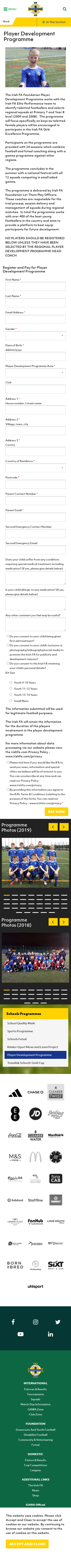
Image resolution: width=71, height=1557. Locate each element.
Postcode (12, 477)
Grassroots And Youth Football (35, 1429)
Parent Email (14, 510)
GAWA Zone (36, 1409)
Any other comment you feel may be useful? (32, 615)
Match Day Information (36, 1404)
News (35, 1490)
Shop (35, 1495)
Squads (35, 1399)
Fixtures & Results (35, 1389)
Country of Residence (20, 461)
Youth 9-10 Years (24, 682)
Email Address (15, 312)
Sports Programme (20, 1031)
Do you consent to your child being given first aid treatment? (35, 638)
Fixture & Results (35, 1460)
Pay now (56, 811)
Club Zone (35, 1414)
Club (8, 382)
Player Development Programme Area (30, 366)
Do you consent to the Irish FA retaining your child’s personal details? (35, 666)
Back (6, 21)
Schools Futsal (17, 1039)
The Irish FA (35, 1485)
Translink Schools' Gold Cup (25, 1063)
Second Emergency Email (21, 543)
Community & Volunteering (35, 1439)
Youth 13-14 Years (25, 695)
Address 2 (12, 419)
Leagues (35, 1470)
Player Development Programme (29, 1055)
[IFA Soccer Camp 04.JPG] (35, 863)
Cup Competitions (35, 1465)
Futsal (35, 1444)
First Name (13, 279)
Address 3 (12, 440)
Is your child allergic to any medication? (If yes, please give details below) (34, 592)
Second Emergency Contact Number (28, 526)
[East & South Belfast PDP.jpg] (35, 958)
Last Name (13, 296)
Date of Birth (14, 345)
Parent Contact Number (21, 493)
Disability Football (35, 1434)
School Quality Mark (21, 1023)
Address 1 (12, 398)
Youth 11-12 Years (25, 688)
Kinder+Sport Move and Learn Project (32, 1047)
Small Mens (21, 701)
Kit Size (10, 672)
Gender (11, 329)
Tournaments (35, 1394)
